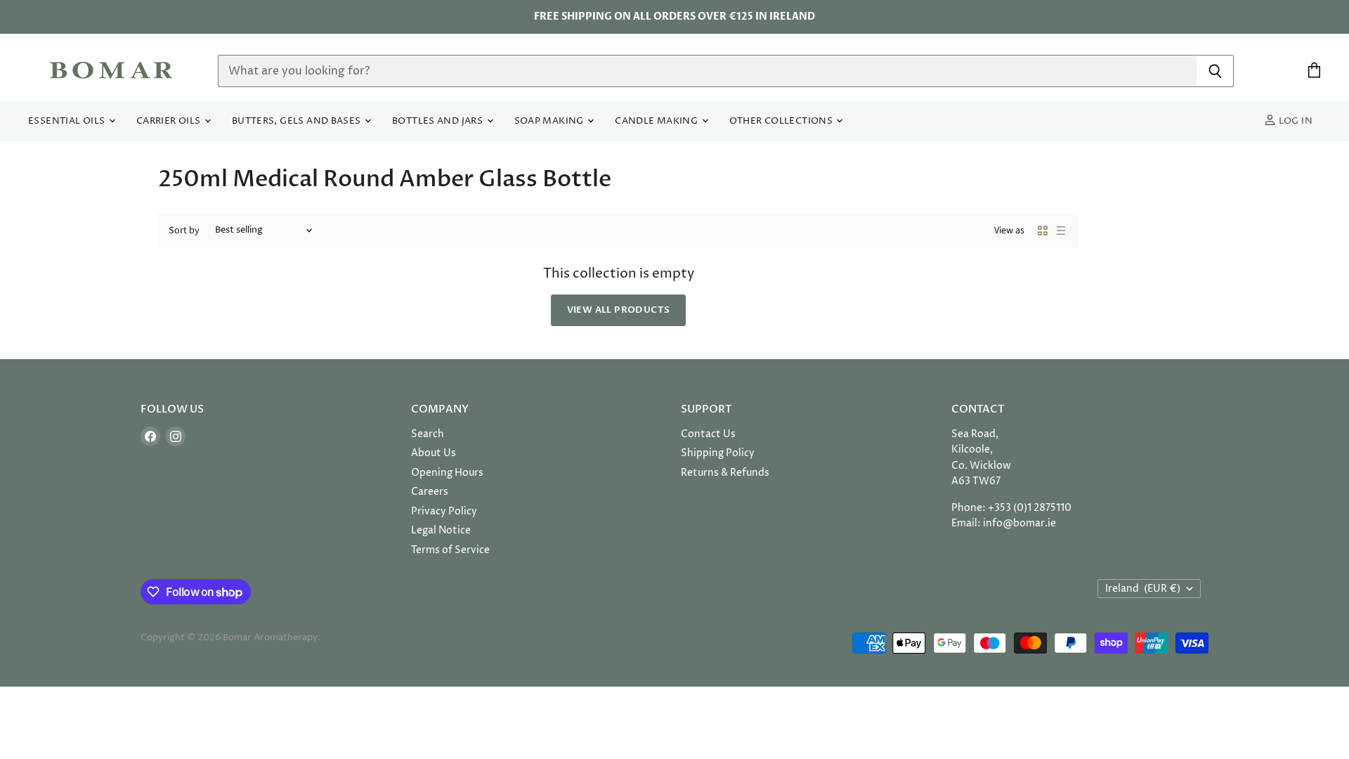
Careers (429, 491)
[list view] (1061, 230)
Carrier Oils (169, 121)
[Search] (1215, 71)
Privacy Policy (444, 511)
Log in (1294, 121)
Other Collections (782, 121)
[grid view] (1043, 230)
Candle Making (657, 121)
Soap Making (550, 121)
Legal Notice (441, 530)
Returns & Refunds (725, 472)
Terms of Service (450, 550)
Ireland (1142, 588)
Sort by (184, 230)
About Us (433, 453)
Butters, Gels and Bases (297, 121)
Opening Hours (447, 472)
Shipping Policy (718, 453)
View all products (618, 310)
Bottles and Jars (438, 121)
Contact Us (708, 434)
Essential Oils (67, 121)
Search (427, 434)
